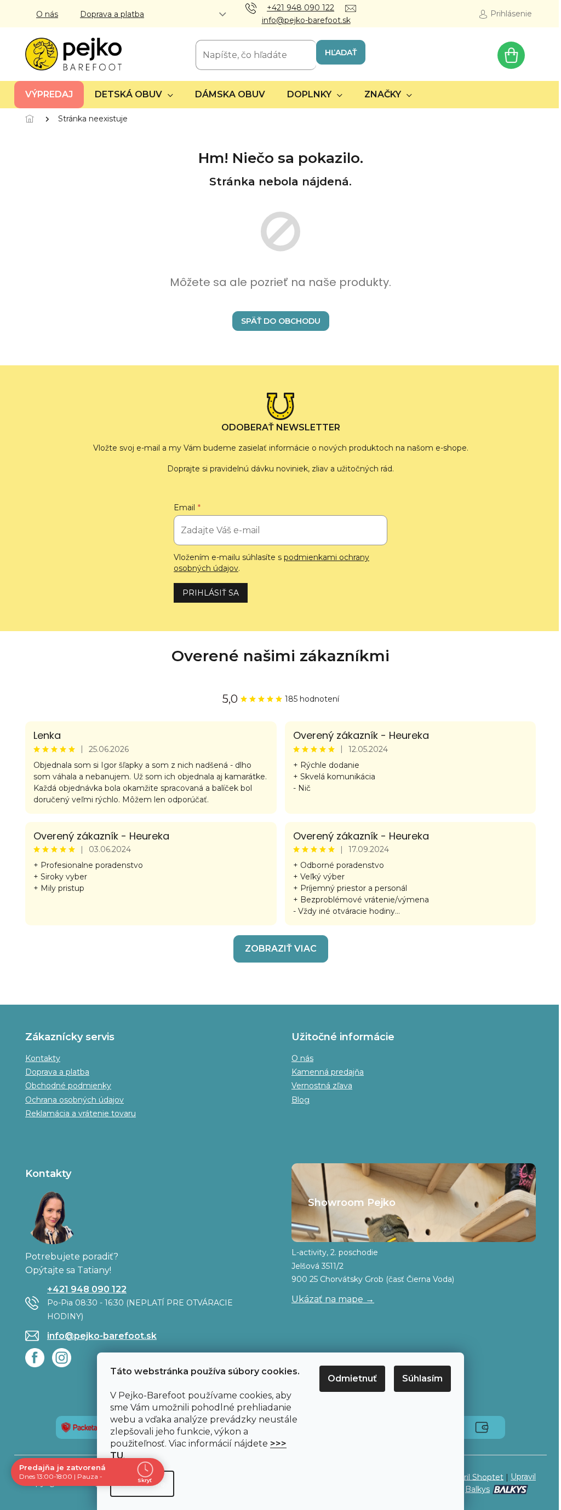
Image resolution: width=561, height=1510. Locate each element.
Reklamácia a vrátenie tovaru (80, 1113)
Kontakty (42, 1058)
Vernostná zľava (321, 1086)
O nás (47, 14)
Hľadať (341, 52)
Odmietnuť (352, 1378)
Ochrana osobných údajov (74, 1100)
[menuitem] (49, 94)
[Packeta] (79, 1427)
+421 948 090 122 (87, 1289)
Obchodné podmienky (68, 1086)
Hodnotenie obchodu (280, 656)
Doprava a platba (112, 14)
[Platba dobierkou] (482, 1427)
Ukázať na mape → (332, 1299)
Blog (300, 1100)
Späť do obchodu (280, 321)
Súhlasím (422, 1378)
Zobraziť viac (281, 948)
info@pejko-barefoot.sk (102, 1336)
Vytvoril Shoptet (472, 1477)
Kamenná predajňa (327, 1072)
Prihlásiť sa (210, 593)
